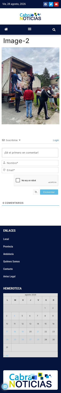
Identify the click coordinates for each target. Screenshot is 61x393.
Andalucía (8, 254)
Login (55, 140)
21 (38, 331)
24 (7, 339)
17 (7, 331)
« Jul (5, 355)
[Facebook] (45, 4)
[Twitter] (51, 4)
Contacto (8, 269)
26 (23, 339)
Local (6, 239)
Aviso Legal (9, 276)
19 (23, 331)
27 (30, 339)
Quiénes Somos (11, 261)
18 (15, 331)
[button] (29, 29)
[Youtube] (56, 4)
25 (15, 339)
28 (38, 339)
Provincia (8, 246)
